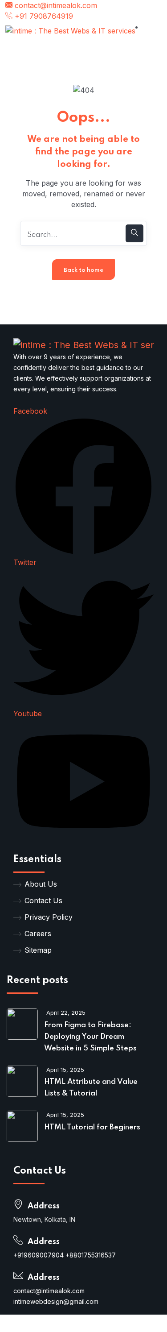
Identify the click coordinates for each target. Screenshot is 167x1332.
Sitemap (38, 950)
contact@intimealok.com (54, 5)
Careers (37, 933)
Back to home (83, 270)
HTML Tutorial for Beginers (92, 1127)
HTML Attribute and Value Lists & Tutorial (91, 1087)
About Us (40, 884)
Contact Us (43, 900)
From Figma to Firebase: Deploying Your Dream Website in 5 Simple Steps (90, 1036)
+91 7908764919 (42, 16)
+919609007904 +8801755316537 (64, 1255)
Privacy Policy (48, 917)
